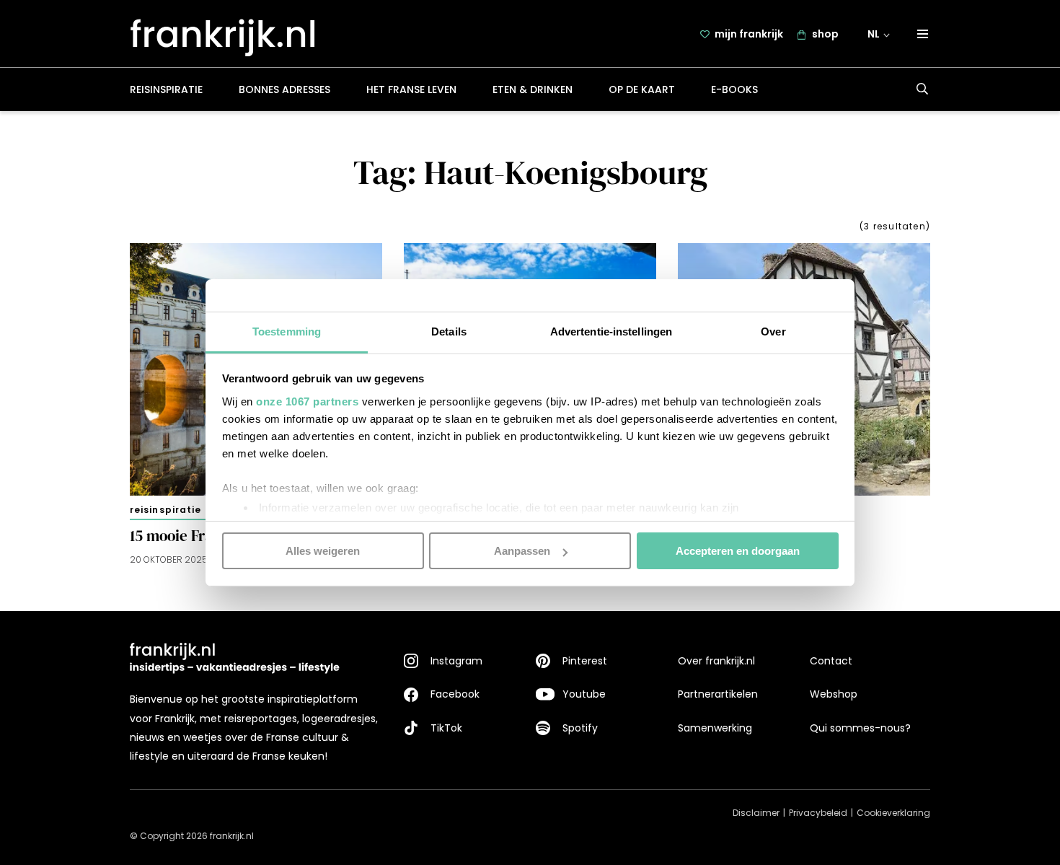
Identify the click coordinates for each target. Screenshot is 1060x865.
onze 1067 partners (307, 401)
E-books (734, 89)
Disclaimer (756, 813)
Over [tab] (773, 331)
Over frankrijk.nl (716, 661)
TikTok (446, 728)
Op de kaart (642, 89)
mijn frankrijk (749, 34)
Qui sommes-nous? (860, 728)
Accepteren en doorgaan (738, 551)
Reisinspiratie (166, 89)
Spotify (580, 728)
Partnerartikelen (718, 694)
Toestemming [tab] (286, 331)
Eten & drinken (533, 89)
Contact (831, 661)
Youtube (584, 694)
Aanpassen (522, 551)
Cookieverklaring (893, 813)
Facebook (455, 694)
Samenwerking (715, 728)
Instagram (456, 661)
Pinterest (584, 661)
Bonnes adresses (284, 89)
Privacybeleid (818, 813)
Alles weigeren (323, 551)
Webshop (833, 694)
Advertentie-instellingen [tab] (611, 331)
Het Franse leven (411, 89)
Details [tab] (449, 331)
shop (825, 34)
